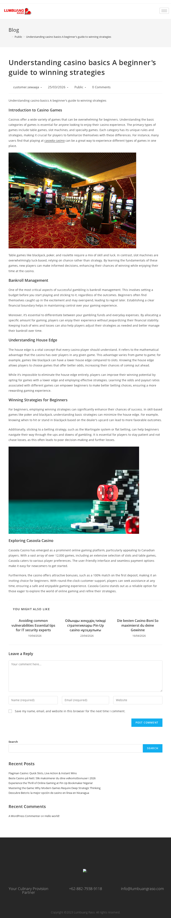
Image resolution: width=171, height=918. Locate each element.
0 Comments (101, 87)
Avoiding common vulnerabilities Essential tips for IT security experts (33, 625)
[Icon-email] (112, 854)
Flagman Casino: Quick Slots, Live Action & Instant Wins (43, 773)
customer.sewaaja (26, 87)
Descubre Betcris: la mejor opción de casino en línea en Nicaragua (49, 793)
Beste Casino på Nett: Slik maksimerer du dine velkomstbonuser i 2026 (52, 778)
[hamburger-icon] (164, 11)
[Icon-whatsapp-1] (94, 854)
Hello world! (52, 816)
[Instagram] (76, 854)
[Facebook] (58, 854)
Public (78, 87)
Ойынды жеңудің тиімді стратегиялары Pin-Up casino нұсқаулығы (85, 625)
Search (13, 742)
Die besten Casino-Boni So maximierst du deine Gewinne (137, 625)
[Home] (10, 37)
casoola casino (54, 141)
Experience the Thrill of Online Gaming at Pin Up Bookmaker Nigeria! (51, 783)
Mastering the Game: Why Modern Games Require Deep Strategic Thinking (55, 788)
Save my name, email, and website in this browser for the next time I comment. (70, 711)
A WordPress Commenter (24, 816)
